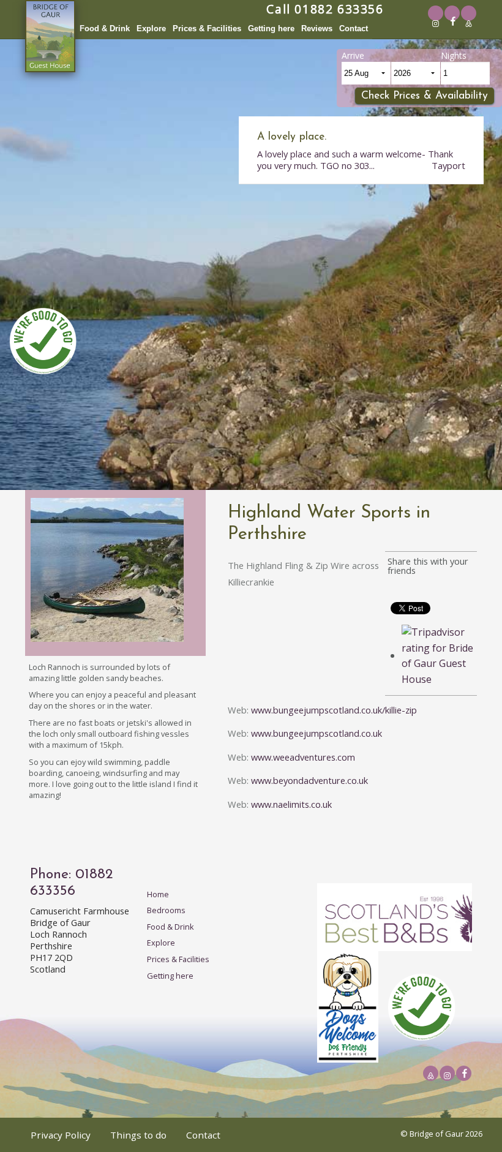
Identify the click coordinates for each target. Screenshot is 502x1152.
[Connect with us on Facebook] (466, 1074)
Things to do (138, 1135)
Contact (353, 28)
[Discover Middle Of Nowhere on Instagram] (435, 23)
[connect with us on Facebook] (455, 22)
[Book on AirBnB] (468, 23)
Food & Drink (105, 28)
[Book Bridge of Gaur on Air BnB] (430, 1075)
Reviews (316, 28)
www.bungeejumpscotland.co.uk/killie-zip (334, 710)
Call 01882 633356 (324, 9)
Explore (151, 28)
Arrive (353, 55)
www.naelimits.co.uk (291, 804)
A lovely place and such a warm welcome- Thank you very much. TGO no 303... (361, 151)
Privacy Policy (61, 1135)
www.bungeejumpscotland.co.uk (316, 733)
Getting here (271, 28)
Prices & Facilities (207, 28)
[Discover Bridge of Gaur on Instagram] (447, 1075)
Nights (453, 55)
